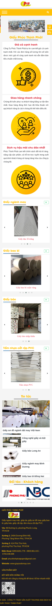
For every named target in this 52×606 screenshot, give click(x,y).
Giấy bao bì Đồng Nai (33, 473)
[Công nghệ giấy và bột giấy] (12, 439)
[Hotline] (49, 27)
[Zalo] (49, 32)
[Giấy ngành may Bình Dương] (12, 464)
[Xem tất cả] (46, 202)
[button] (21, 244)
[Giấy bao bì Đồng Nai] (12, 477)
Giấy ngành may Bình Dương (33, 462)
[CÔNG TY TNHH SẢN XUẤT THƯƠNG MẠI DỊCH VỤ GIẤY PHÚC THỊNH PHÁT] (26, 3)
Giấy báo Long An (31, 447)
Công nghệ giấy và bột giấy (33, 436)
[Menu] (4, 12)
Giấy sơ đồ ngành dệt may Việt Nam (21, 430)
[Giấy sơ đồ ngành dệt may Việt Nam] (26, 402)
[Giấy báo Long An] (12, 452)
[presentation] (5, 24)
